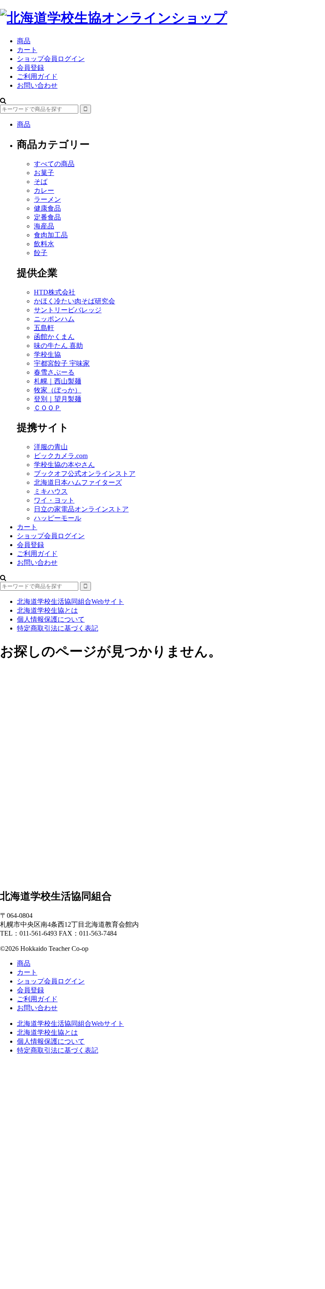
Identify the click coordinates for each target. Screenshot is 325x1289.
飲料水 (44, 243)
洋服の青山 (51, 446)
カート (27, 527)
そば (40, 181)
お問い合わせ (37, 85)
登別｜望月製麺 (57, 399)
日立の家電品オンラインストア (81, 509)
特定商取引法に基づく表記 (57, 628)
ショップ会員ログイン (51, 58)
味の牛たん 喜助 (58, 345)
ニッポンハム (54, 318)
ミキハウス (51, 491)
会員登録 (30, 67)
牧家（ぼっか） (57, 390)
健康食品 (47, 208)
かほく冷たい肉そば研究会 (74, 301)
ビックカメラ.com (61, 455)
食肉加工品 (51, 235)
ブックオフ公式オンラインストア (84, 473)
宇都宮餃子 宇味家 (62, 363)
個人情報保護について (51, 619)
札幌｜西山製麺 (57, 381)
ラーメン (47, 199)
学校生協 (47, 354)
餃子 (40, 252)
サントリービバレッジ (68, 310)
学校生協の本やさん (64, 464)
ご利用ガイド (37, 76)
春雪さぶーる (54, 372)
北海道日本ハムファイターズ (78, 482)
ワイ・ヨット (54, 500)
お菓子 (44, 172)
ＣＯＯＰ (47, 407)
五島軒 (44, 327)
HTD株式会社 (54, 292)
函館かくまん (54, 336)
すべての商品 (54, 163)
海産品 (44, 226)
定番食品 (47, 217)
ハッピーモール (57, 518)
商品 (23, 40)
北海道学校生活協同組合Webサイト (70, 601)
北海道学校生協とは (47, 610)
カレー (44, 190)
